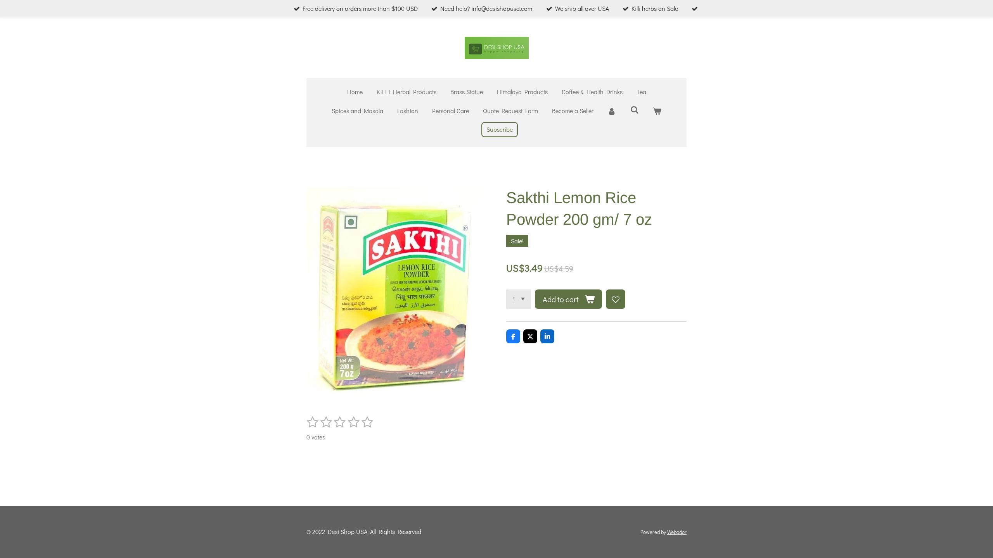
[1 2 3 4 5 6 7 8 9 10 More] (518, 299)
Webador (677, 532)
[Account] (611, 111)
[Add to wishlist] (615, 299)
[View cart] (657, 111)
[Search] (634, 109)
